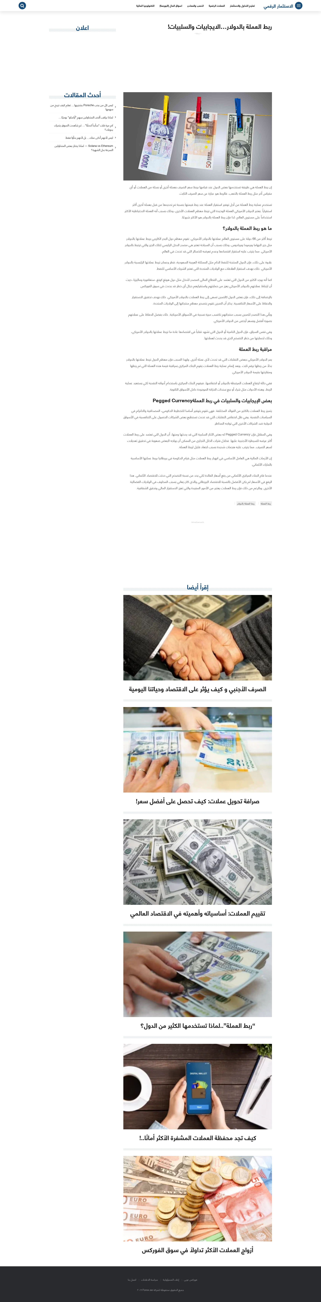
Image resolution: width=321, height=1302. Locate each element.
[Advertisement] (197, 61)
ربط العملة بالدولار (245, 503)
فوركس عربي (190, 1279)
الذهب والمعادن (195, 5)
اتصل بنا (132, 1279)
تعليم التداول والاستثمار (242, 5)
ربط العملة (266, 503)
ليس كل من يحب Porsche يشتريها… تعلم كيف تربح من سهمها (81, 107)
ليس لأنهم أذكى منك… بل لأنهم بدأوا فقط (89, 137)
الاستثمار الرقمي (278, 5)
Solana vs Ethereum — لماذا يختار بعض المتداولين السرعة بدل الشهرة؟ (84, 147)
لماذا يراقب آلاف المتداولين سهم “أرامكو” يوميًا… (86, 117)
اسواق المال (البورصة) (171, 5)
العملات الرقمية (217, 5)
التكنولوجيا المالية (145, 5)
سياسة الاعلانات (149, 1279)
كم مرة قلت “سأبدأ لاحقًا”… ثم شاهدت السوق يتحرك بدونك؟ (83, 127)
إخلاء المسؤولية (171, 1279)
